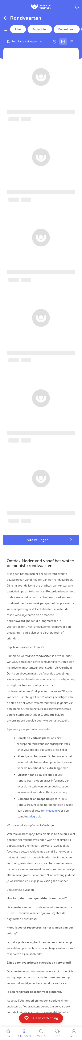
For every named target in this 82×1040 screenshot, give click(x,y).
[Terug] (6, 18)
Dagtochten (40, 29)
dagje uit (35, 817)
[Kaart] (54, 41)
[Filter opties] (5, 29)
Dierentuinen (66, 29)
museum (51, 811)
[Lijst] (71, 41)
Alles (18, 29)
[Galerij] (63, 41)
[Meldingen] (77, 6)
